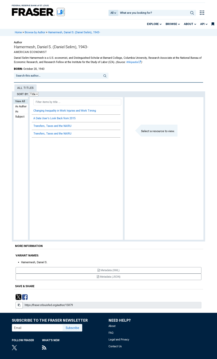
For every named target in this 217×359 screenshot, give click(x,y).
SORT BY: (23, 94)
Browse (171, 24)
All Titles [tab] (25, 87)
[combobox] (153, 13)
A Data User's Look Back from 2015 (54, 118)
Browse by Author (35, 32)
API (202, 24)
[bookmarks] (213, 24)
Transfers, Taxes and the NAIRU (52, 126)
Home (18, 32)
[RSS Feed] (51, 348)
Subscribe (72, 328)
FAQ (110, 332)
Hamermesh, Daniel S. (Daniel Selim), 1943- (74, 32)
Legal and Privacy (118, 339)
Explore (153, 24)
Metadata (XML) (110, 270)
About (188, 24)
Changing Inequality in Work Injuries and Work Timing (64, 110)
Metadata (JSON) (109, 276)
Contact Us (115, 346)
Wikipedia (132, 62)
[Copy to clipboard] (19, 305)
